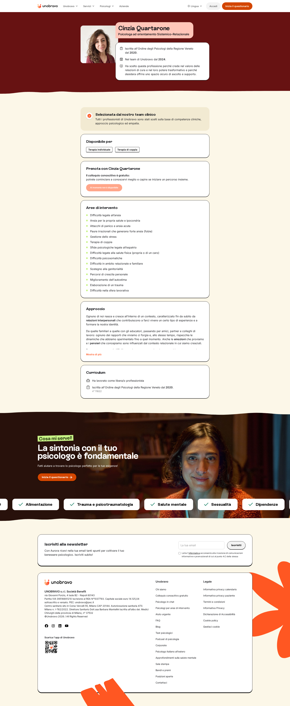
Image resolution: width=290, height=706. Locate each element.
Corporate (161, 645)
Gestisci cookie (211, 626)
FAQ (158, 620)
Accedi (213, 6)
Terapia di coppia (127, 149)
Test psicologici (164, 632)
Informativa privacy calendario (220, 589)
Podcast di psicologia (167, 639)
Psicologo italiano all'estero (170, 651)
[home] (48, 6)
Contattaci (161, 682)
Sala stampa (162, 663)
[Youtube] (67, 626)
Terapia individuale (99, 149)
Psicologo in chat (165, 601)
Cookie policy (210, 620)
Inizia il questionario (237, 6)
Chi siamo (161, 589)
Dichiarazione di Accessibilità (219, 614)
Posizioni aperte (164, 676)
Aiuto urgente (163, 614)
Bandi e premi (163, 670)
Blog (158, 626)
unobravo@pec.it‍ (84, 602)
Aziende (124, 6)
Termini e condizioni (214, 601)
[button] (70, 6)
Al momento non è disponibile (104, 187)
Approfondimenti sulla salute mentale (176, 657)
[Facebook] (46, 626)
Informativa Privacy (214, 608)
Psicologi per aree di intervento (173, 608)
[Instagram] (53, 626)
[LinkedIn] (60, 626)
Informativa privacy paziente (219, 595)
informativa (194, 553)
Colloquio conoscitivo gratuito (172, 595)
